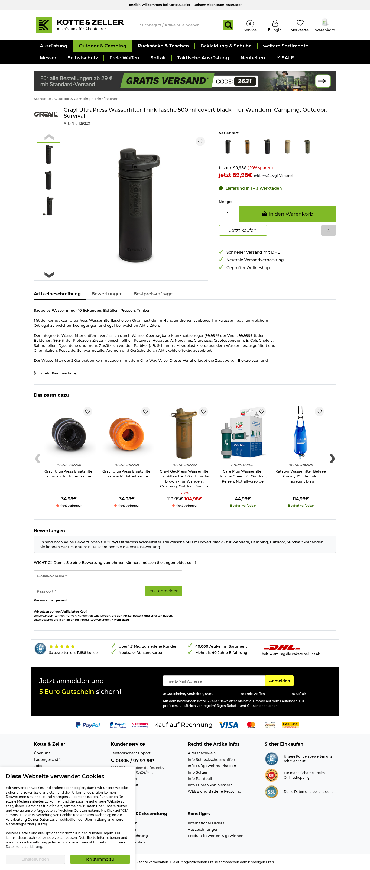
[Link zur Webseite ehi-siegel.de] (271, 775)
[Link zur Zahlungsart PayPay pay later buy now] (118, 724)
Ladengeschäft (47, 759)
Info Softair (197, 772)
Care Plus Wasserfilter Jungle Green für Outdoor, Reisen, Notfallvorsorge (243, 476)
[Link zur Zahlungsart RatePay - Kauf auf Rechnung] (140, 724)
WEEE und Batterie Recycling (214, 791)
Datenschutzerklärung (24, 847)
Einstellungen (35, 859)
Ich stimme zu (100, 859)
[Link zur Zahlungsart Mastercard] (251, 724)
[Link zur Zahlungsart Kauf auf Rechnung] (183, 724)
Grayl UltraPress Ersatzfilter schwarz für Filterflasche (69, 473)
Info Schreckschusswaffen (211, 759)
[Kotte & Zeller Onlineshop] (79, 24)
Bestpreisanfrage (153, 293)
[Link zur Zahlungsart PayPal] (88, 724)
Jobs (38, 766)
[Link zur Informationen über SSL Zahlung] (271, 791)
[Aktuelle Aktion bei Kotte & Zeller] (185, 80)
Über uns (42, 753)
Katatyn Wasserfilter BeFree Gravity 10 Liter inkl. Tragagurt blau (300, 476)
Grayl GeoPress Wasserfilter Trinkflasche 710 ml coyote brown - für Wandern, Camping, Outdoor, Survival (185, 479)
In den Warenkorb (290, 214)
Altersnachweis (202, 753)
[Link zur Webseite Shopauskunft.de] (271, 758)
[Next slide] (49, 275)
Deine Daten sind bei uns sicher (309, 792)
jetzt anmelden (163, 590)
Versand (286, 176)
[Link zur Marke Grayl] (46, 116)
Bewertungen (107, 293)
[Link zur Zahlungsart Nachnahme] (290, 724)
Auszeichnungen (203, 829)
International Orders (206, 823)
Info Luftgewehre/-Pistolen (212, 766)
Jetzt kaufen (243, 230)
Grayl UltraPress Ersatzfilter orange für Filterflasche (127, 473)
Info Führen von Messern (210, 785)
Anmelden (281, 680)
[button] (53, 46)
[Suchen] (228, 25)
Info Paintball (200, 778)
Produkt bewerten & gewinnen (216, 835)
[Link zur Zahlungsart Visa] (228, 724)
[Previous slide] (49, 137)
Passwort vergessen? (51, 600)
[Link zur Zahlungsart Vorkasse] (270, 724)
